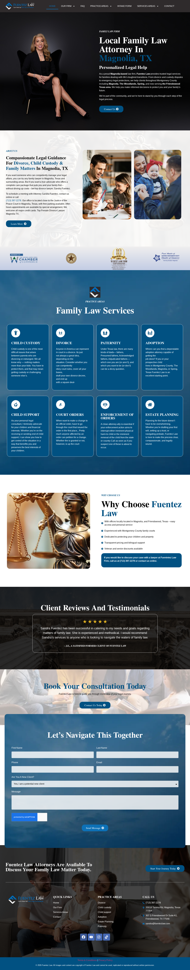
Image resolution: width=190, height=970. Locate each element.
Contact (169, 6)
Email (99, 762)
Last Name (101, 748)
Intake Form (124, 6)
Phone (15, 762)
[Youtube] (91, 937)
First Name (17, 748)
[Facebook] (83, 937)
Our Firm (66, 6)
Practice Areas (99, 6)
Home (52, 6)
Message (16, 792)
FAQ (83, 6)
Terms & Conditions (87, 960)
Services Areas (146, 6)
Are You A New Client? (23, 777)
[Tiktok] (106, 937)
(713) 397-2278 (13, 200)
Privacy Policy (105, 960)
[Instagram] (98, 937)
